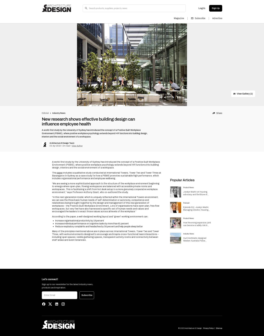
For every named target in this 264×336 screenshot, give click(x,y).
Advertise (217, 18)
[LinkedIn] (57, 304)
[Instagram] (63, 304)
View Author (77, 146)
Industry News (58, 113)
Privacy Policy (208, 328)
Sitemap (219, 328)
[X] (50, 304)
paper (60, 173)
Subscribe (200, 18)
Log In (202, 8)
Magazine (179, 18)
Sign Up (216, 8)
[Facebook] (44, 304)
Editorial (45, 113)
